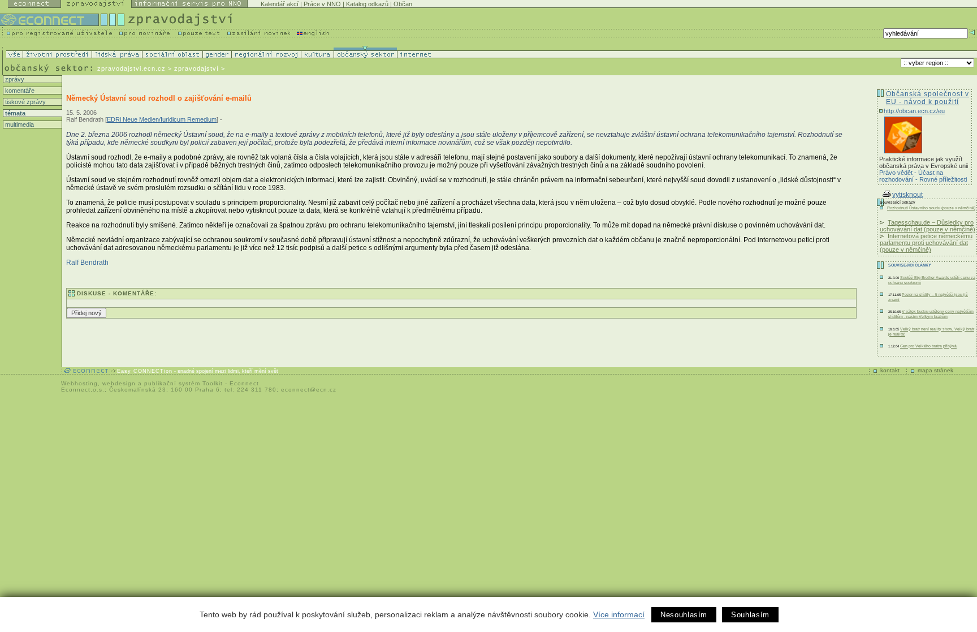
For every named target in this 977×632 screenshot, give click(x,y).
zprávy (13, 79)
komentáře (18, 90)
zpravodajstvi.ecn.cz (131, 68)
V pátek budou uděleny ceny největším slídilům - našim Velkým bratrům (931, 314)
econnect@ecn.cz (308, 389)
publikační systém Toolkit (183, 383)
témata (14, 113)
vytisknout (907, 195)
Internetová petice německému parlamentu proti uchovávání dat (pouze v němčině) (926, 243)
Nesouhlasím (683, 614)
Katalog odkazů (367, 4)
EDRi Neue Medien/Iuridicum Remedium (162, 119)
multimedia (18, 124)
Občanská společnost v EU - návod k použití (927, 98)
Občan (403, 4)
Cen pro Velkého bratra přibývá (928, 346)
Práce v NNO (322, 4)
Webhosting (79, 383)
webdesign (119, 383)
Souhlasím (750, 614)
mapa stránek (935, 370)
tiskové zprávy (24, 101)
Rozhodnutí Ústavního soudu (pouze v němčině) (931, 207)
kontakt (890, 370)
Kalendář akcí (280, 4)
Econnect (244, 383)
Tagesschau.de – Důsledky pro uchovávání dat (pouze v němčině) (927, 226)
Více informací (619, 614)
